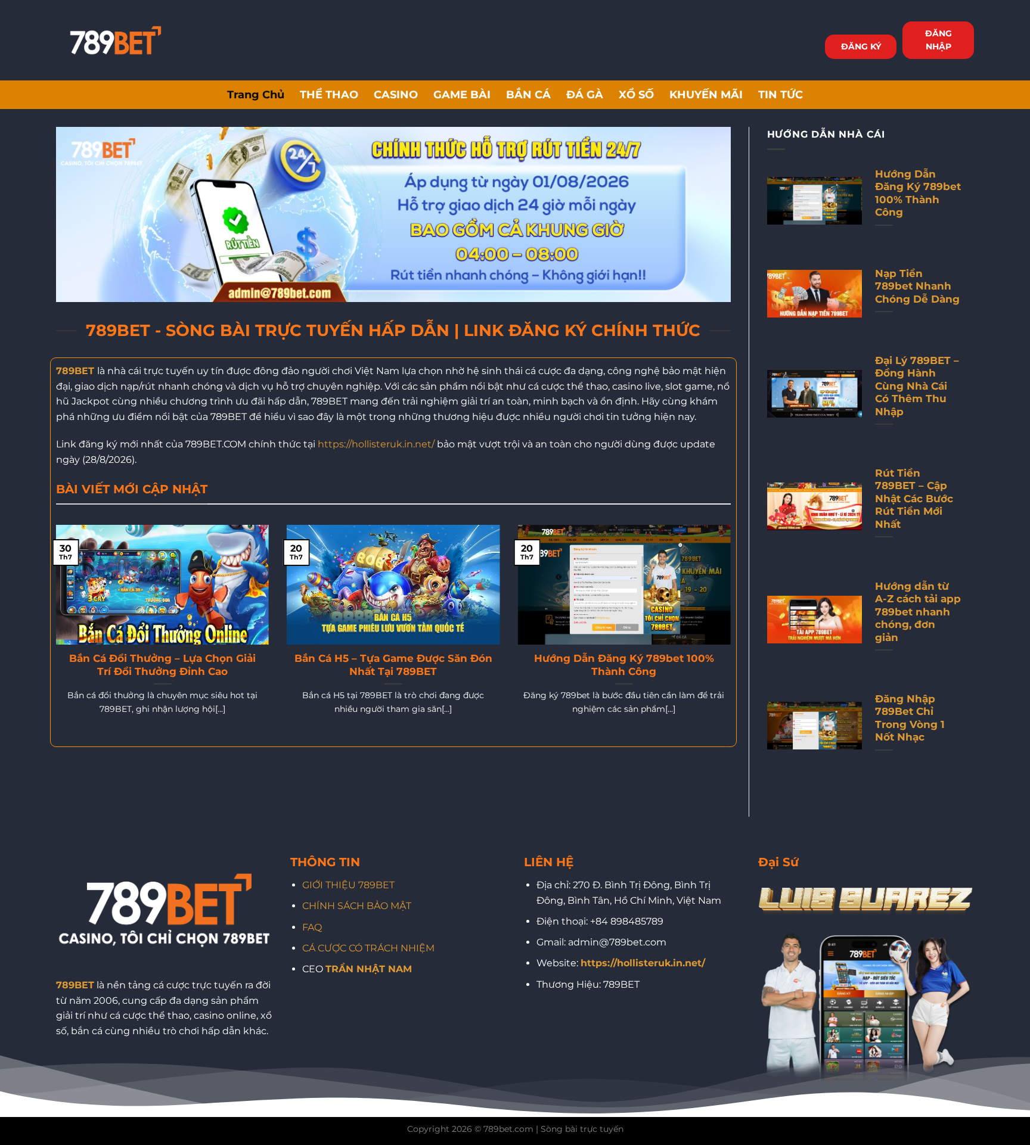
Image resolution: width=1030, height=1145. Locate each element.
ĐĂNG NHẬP (938, 40)
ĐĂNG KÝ (861, 46)
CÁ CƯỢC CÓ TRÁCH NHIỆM (368, 948)
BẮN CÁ (528, 94)
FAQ (312, 927)
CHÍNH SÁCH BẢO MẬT (356, 905)
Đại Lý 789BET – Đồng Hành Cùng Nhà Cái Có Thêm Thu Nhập (917, 386)
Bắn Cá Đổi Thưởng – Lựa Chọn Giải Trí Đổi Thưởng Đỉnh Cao (162, 664)
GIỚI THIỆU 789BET (348, 885)
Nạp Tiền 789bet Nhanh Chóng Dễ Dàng (917, 286)
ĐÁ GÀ (584, 94)
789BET (75, 371)
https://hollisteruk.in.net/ (376, 444)
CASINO (396, 94)
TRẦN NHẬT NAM (368, 969)
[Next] (733, 635)
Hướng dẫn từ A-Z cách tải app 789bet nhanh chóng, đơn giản (918, 611)
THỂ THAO (329, 94)
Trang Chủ (255, 94)
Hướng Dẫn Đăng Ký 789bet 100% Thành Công (624, 664)
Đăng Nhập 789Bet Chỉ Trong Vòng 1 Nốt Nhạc (910, 718)
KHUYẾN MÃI (706, 94)
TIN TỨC (780, 94)
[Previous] (54, 635)
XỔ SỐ (636, 94)
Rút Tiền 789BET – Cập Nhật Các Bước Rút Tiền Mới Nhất (914, 498)
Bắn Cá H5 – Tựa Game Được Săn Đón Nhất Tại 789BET (393, 664)
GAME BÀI (462, 94)
